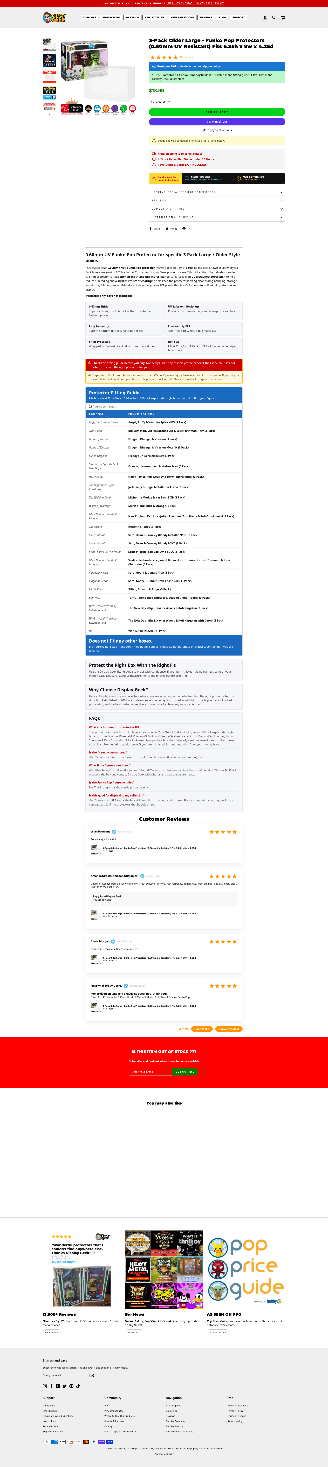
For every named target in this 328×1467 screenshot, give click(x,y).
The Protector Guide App (179, 1431)
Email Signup (50, 1410)
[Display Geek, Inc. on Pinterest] (71, 1386)
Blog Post (218, 1332)
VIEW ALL (134, 1332)
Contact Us (49, 1405)
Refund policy (235, 1421)
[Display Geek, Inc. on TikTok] (78, 1386)
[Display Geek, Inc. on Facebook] (51, 1386)
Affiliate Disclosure (238, 1405)
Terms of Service (237, 1416)
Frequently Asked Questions (58, 1416)
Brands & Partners (114, 1421)
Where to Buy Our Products (119, 1416)
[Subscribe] (92, 1375)
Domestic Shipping (168, 209)
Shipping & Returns (53, 1431)
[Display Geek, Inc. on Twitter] (65, 1386)
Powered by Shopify (164, 1454)
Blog (222, 17)
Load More (202, 1029)
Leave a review (229, 1029)
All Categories (173, 1405)
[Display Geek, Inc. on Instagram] (45, 1386)
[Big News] (164, 1269)
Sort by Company (175, 1421)
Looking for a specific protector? (184, 192)
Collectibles (154, 17)
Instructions (49, 1421)
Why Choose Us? (113, 1410)
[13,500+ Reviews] (82, 1269)
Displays (89, 17)
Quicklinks (171, 1410)
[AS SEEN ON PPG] (246, 1269)
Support (239, 17)
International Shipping (173, 217)
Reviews (206, 17)
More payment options (217, 130)
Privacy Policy (235, 1410)
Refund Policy (50, 1426)
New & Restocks (182, 17)
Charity (108, 1426)
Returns (159, 200)
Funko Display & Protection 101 (121, 1431)
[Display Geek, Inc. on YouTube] (58, 1386)
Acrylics (132, 17)
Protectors (111, 17)
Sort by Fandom (174, 1426)
